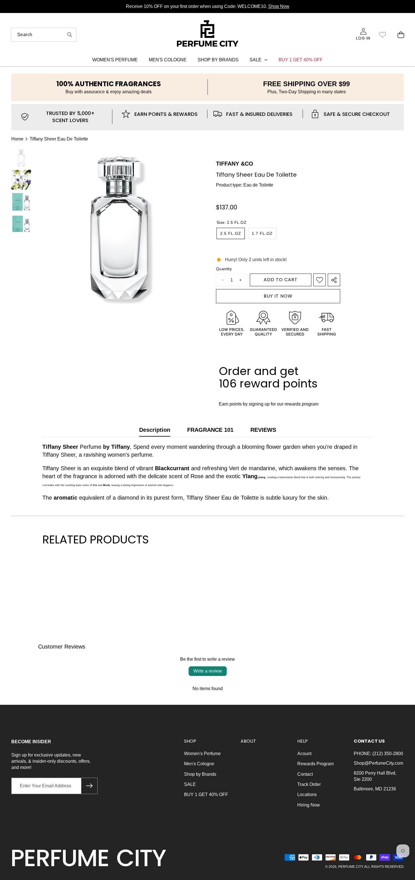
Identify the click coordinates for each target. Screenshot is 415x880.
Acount (304, 753)
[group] (21, 158)
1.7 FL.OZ (262, 233)
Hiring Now (308, 805)
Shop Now (278, 6)
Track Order (309, 784)
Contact (305, 774)
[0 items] (400, 34)
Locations (307, 794)
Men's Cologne (199, 763)
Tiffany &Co (234, 164)
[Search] (69, 34)
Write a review (207, 671)
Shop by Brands (200, 774)
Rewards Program (315, 763)
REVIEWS (263, 430)
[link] (382, 34)
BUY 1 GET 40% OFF (206, 794)
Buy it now (278, 296)
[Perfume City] (207, 34)
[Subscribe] (89, 786)
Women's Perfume (202, 753)
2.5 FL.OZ (230, 233)
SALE (190, 784)
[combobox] (44, 34)
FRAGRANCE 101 (210, 430)
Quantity (224, 268)
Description (154, 430)
